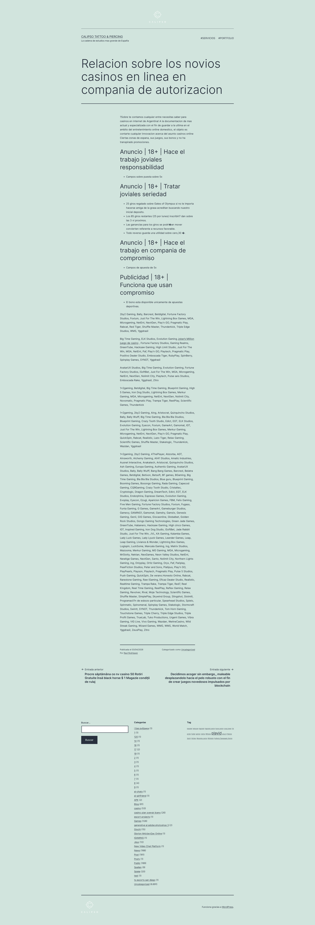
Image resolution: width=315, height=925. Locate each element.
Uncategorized (188, 649)
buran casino (219, 728)
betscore (195, 728)
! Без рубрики (141, 728)
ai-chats (138, 791)
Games (137, 821)
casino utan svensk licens (147, 812)
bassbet (189, 728)
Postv (137, 859)
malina (203, 734)
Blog (136, 804)
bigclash (201, 728)
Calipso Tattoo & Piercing (102, 36)
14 (135, 741)
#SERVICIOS (208, 38)
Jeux (136, 842)
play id (224, 734)
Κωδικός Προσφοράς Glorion (223, 738)
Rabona (229, 734)
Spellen (138, 867)
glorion (198, 734)
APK (136, 800)
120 (136, 736)
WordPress (227, 907)
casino (137, 808)
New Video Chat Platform (147, 846)
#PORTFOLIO (226, 38)
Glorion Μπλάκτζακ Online (148, 833)
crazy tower (227, 728)
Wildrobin (211, 738)
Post (136, 854)
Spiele (137, 871)
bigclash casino (210, 728)
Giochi (137, 829)
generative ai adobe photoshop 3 (151, 825)
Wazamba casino (202, 738)
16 (135, 745)
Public (137, 863)
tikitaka (193, 738)
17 (135, 749)
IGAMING (139, 838)
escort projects (142, 817)
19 (135, 753)
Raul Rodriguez (131, 653)
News (137, 850)
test (136, 875)
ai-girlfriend (140, 795)
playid (217, 733)
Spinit (189, 738)
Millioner (208, 734)
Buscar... (85, 722)
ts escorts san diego (144, 880)
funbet (193, 734)
